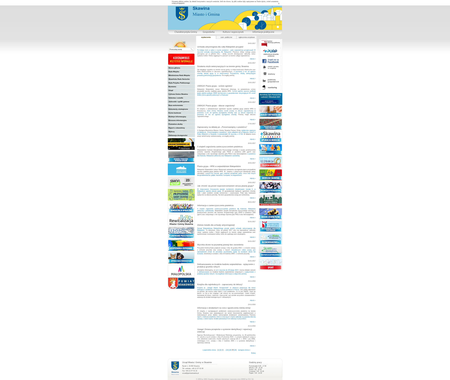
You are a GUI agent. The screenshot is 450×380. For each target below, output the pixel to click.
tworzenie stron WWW (237, 379)
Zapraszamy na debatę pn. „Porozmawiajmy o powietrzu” (222, 127)
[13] (227, 350)
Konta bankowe (175, 113)
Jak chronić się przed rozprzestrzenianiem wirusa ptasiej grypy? (225, 186)
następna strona (244, 350)
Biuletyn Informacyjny (177, 117)
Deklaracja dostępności (178, 135)
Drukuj (253, 353)
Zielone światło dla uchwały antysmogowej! (216, 225)
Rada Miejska (174, 72)
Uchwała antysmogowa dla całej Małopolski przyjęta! (220, 47)
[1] (218, 350)
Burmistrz (172, 87)
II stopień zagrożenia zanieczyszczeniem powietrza (219, 146)
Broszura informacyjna (178, 120)
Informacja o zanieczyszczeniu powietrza (215, 205)
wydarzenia (206, 37)
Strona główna (174, 68)
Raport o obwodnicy (177, 128)
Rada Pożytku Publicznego (179, 83)
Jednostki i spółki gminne (179, 102)
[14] (230, 350)
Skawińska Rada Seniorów (179, 79)
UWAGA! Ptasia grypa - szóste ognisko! (214, 86)
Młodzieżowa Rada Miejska (179, 75)
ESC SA (251, 379)
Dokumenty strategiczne (178, 109)
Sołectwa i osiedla (176, 98)
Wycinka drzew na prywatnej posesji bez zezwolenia (220, 244)
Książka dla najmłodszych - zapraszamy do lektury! (220, 284)
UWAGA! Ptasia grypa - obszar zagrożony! (216, 105)
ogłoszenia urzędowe (247, 37)
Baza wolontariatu (176, 105)
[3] (222, 350)
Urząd (171, 90)
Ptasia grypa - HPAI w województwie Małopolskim (219, 166)
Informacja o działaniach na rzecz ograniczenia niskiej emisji (223, 308)
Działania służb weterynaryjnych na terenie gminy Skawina (223, 66)
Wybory (172, 132)
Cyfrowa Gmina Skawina (178, 94)
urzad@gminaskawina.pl (190, 373)
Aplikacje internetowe (222, 379)
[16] (235, 350)
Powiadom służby (176, 124)
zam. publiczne (226, 37)
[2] (220, 350)
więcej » (252, 59)
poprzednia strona (209, 350)
